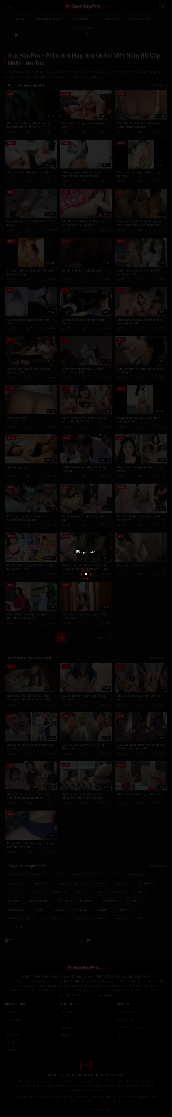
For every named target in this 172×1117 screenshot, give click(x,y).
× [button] (86, 574)
